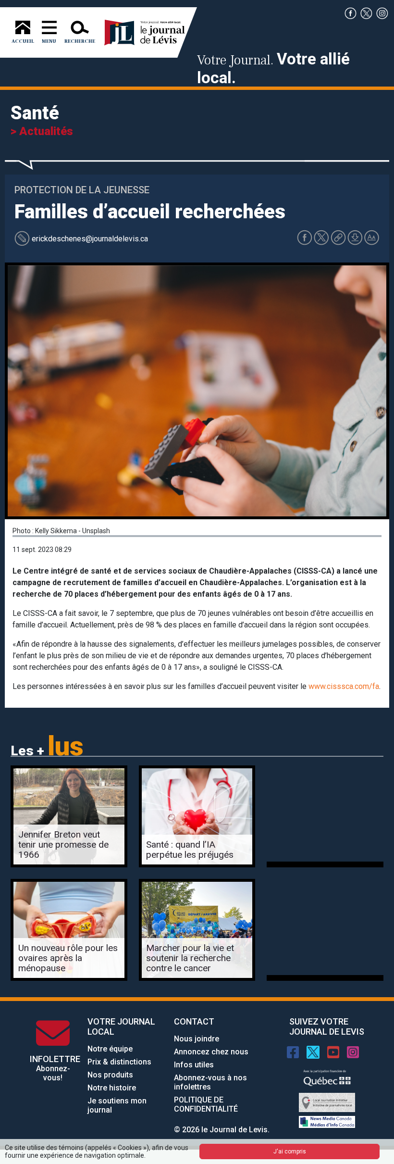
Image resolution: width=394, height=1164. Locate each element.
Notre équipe (110, 1048)
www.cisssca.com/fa (343, 686)
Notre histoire (111, 1087)
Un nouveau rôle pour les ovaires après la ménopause (68, 958)
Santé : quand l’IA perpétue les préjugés (190, 849)
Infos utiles (194, 1064)
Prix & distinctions (119, 1061)
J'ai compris (289, 1151)
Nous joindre (196, 1038)
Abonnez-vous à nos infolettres (210, 1082)
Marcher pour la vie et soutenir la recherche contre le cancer (190, 958)
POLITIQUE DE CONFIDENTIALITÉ (206, 1104)
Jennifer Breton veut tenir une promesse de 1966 (63, 844)
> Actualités (42, 131)
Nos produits (110, 1074)
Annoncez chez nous (211, 1051)
